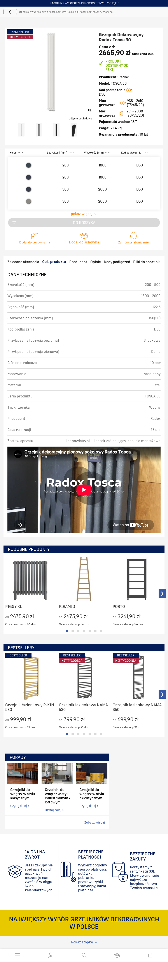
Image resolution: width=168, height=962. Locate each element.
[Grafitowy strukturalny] (28, 177)
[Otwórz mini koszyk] (150, 955)
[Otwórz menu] (17, 955)
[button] (51, 955)
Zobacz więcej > (95, 822)
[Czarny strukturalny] (28, 165)
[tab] (67, 631)
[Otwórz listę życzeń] (117, 955)
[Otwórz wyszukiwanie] (84, 955)
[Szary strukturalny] (28, 201)
